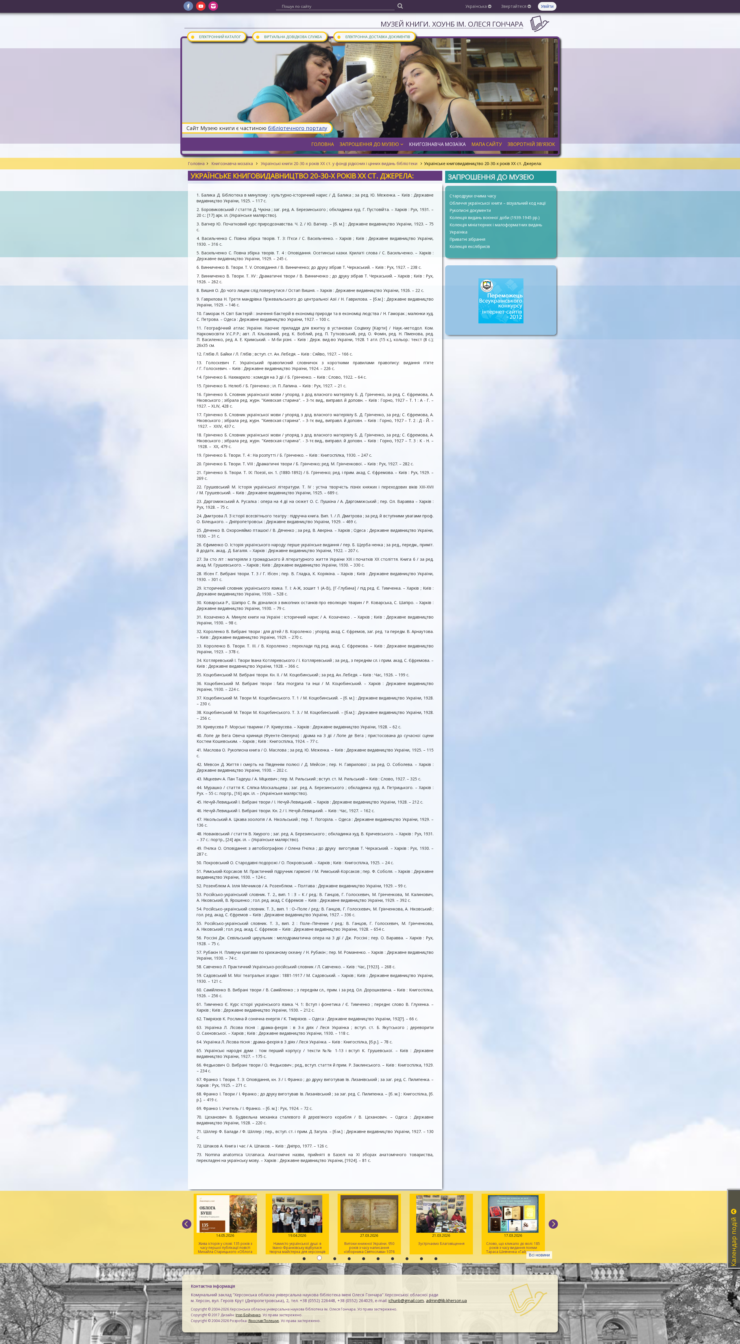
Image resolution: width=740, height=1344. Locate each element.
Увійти (547, 6)
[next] (553, 1224)
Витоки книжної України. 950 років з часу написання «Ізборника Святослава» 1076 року (297, 1243)
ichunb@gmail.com (406, 1300)
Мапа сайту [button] (486, 144)
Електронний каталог (215, 36)
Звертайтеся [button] (514, 6)
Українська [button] (476, 6)
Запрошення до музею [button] (369, 144)
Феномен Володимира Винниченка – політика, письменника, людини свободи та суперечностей (513, 1243)
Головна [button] (322, 144)
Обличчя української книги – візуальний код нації (497, 203)
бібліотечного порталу (297, 128)
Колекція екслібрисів (469, 246)
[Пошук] (400, 5)
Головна (196, 163)
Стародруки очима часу (472, 196)
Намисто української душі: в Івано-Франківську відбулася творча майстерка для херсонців (225, 1243)
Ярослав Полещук (263, 1320)
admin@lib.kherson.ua (446, 1300)
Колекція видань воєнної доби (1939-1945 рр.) (494, 217)
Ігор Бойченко (248, 1314)
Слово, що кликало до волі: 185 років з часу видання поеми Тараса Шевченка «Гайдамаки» (441, 1243)
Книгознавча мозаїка (232, 163)
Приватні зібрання (467, 239)
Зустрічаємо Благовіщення (369, 1239)
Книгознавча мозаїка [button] (437, 144)
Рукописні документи (470, 210)
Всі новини (539, 1255)
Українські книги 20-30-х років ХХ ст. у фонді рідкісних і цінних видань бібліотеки (339, 163)
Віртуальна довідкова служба (289, 36)
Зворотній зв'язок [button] (531, 144)
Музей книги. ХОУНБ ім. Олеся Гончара (452, 24)
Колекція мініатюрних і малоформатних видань (495, 224)
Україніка (458, 232)
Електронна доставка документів (373, 36)
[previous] (186, 1224)
